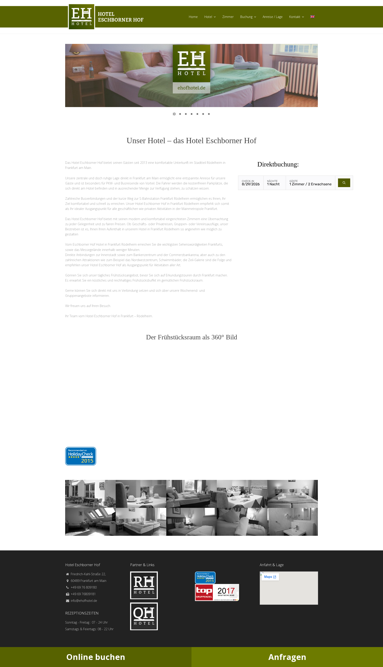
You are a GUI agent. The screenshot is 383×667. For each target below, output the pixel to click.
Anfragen (287, 656)
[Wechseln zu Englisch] (312, 17)
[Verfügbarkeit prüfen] (344, 182)
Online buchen (95, 656)
